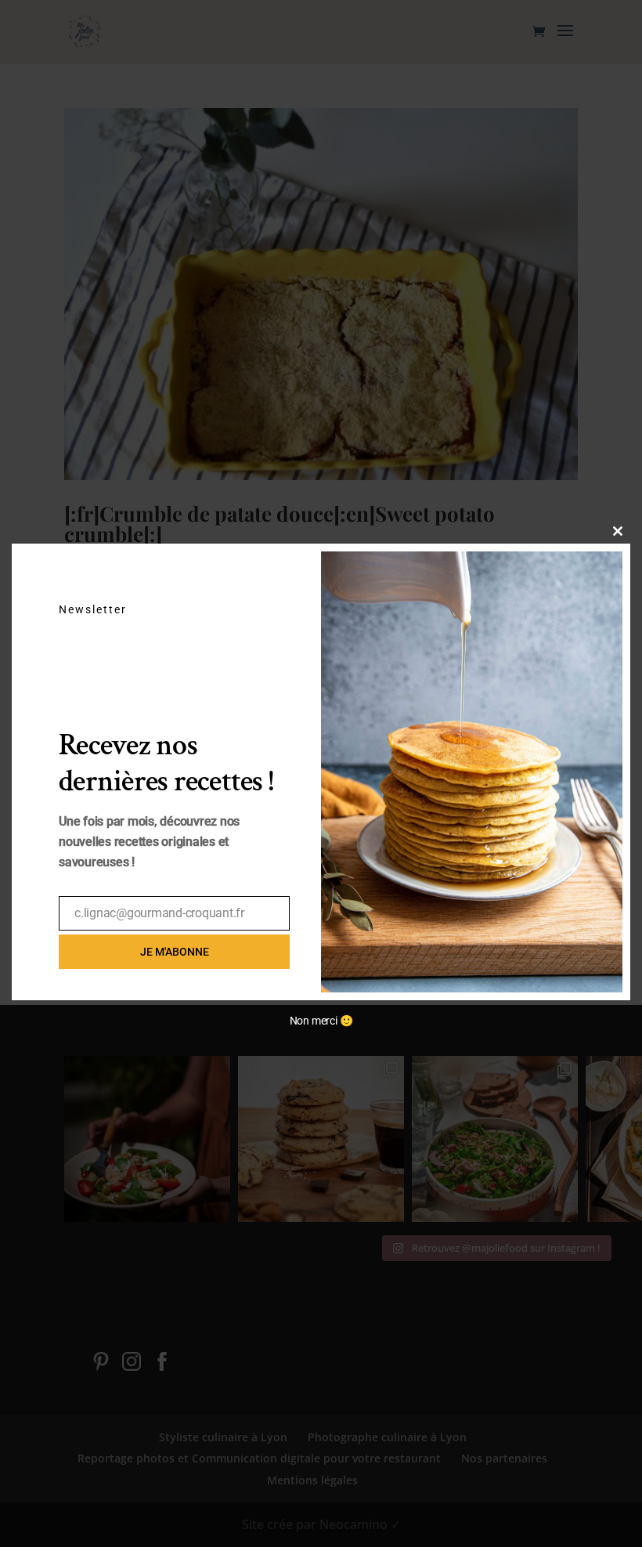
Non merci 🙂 (321, 1020)
